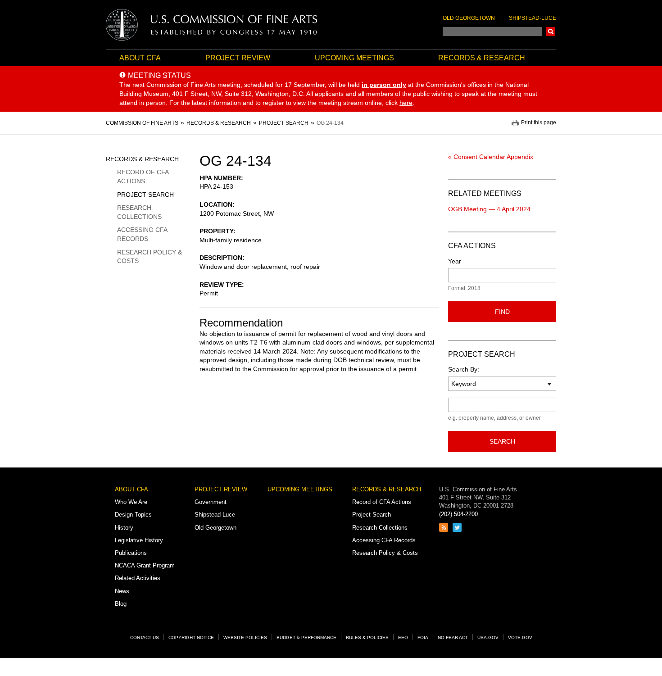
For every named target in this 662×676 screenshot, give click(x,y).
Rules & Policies (367, 637)
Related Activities (137, 578)
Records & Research (481, 58)
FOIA (422, 637)
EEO (403, 637)
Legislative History (139, 540)
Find (502, 311)
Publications (131, 552)
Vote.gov (520, 637)
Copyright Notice (191, 637)
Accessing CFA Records (142, 234)
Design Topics (133, 514)
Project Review (237, 58)
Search (550, 31)
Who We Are (131, 502)
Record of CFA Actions (142, 176)
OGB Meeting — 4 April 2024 (489, 209)
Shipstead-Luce (532, 18)
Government (211, 502)
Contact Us (144, 637)
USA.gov (488, 637)
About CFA (140, 58)
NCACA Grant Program (145, 565)
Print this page (538, 123)
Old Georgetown (469, 18)
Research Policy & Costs (149, 257)
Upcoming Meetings (354, 58)
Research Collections (139, 212)
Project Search (145, 194)
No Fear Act (453, 637)
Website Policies (245, 637)
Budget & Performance (306, 637)
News (122, 591)
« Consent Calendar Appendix (490, 156)
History (124, 527)
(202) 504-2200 (458, 514)
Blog (121, 603)
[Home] (211, 25)
